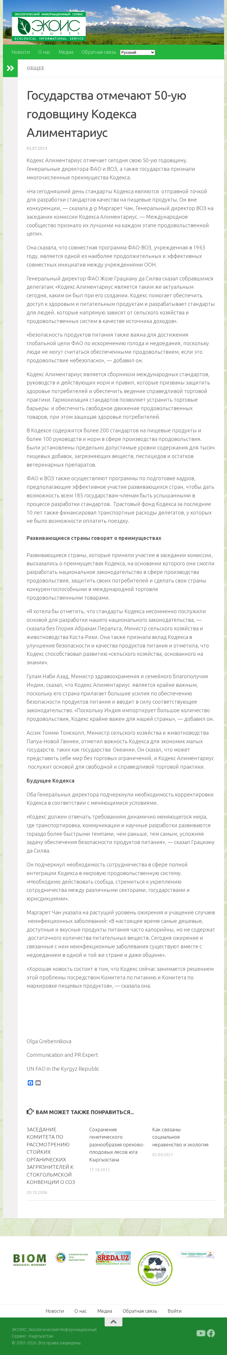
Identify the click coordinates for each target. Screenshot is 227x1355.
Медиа (66, 52)
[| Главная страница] (49, 26)
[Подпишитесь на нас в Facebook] (211, 1333)
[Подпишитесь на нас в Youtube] (200, 1333)
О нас (44, 52)
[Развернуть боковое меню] (10, 68)
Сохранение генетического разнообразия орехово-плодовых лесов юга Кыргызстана (117, 1144)
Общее (35, 68)
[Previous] (66, 1257)
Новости (21, 52)
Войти (174, 1311)
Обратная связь (99, 52)
